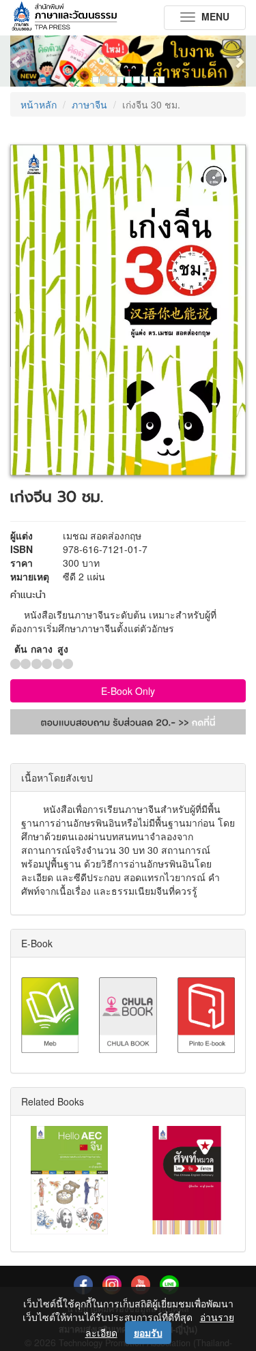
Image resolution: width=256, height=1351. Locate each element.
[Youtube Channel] (140, 1283)
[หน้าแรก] (64, 17)
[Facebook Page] (83, 1283)
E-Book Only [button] (128, 691)
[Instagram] (112, 1283)
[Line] (169, 1283)
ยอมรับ (148, 1332)
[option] (128, 61)
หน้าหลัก (38, 104)
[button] (28, 61)
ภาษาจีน (89, 104)
